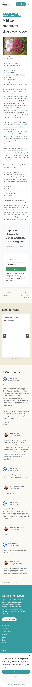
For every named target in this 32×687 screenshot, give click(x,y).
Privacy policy (17, 684)
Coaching (5, 628)
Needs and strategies (12, 317)
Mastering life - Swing (10, 13)
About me (5, 625)
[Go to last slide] (4, 336)
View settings (16, 681)
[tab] (12, 358)
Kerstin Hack (15, 434)
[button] (29, 655)
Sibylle (11, 544)
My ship (4, 650)
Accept (16, 672)
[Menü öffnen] (28, 4)
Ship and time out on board (12, 15)
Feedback (5, 643)
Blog (3, 640)
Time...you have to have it (24, 295)
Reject (16, 676)
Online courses (7, 631)
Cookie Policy (10, 684)
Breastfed (6, 294)
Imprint (23, 684)
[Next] (27, 336)
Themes (4, 634)
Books (10, 195)
